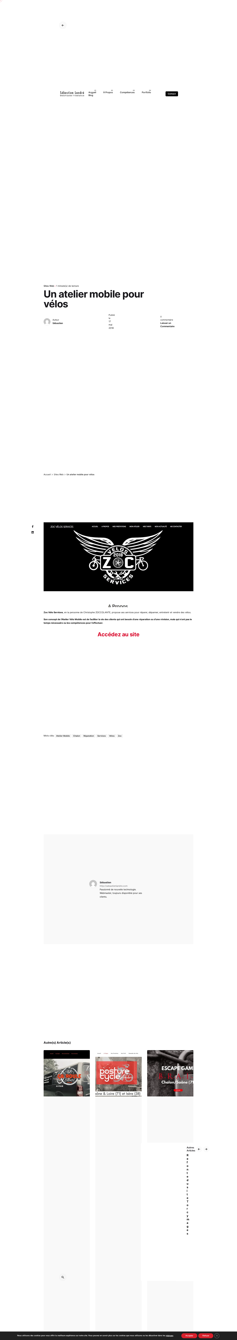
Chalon (76, 736)
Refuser (205, 1335)
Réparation (89, 736)
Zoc (120, 736)
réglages (169, 1335)
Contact (172, 93)
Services (101, 736)
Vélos (112, 736)
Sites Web (49, 286)
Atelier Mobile (63, 736)
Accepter (189, 1335)
